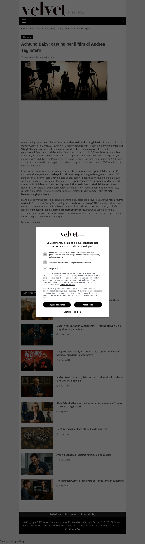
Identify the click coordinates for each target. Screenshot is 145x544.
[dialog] (72, 272)
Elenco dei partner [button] (67, 284)
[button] (72, 269)
